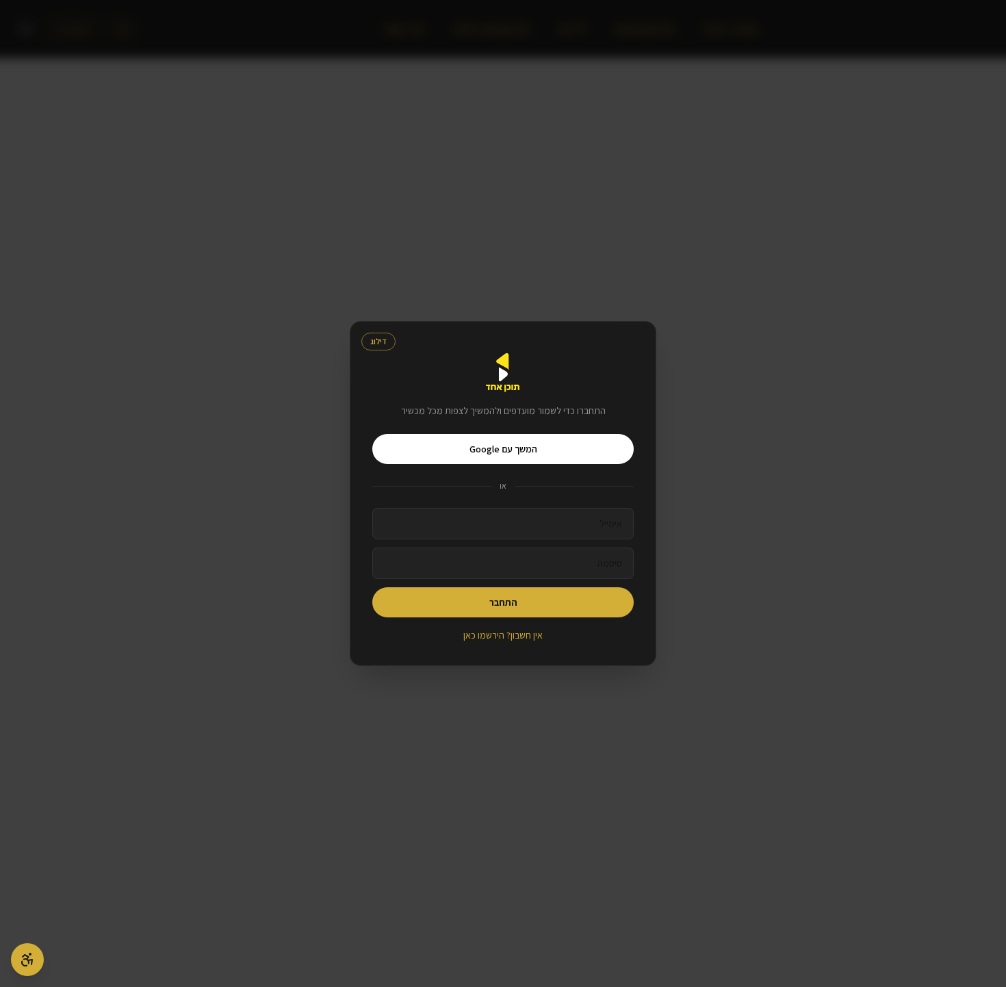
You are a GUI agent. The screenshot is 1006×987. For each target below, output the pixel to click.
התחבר (503, 602)
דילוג (378, 341)
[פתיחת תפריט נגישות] (27, 959)
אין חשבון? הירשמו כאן (503, 635)
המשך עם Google (503, 449)
